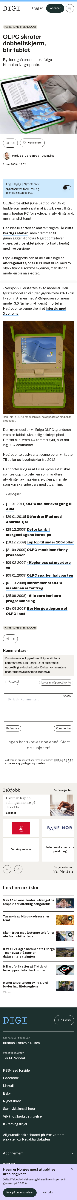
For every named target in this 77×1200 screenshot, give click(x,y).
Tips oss (64, 1020)
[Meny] (70, 8)
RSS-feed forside (16, 1070)
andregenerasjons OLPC (23, 263)
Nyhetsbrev (12, 1101)
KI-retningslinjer (15, 1124)
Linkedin (9, 1086)
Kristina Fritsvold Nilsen (21, 1043)
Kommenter (34, 142)
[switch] (67, 187)
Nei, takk (48, 1192)
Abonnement (13, 1153)
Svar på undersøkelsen (19, 1192)
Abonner (55, 8)
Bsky (7, 1093)
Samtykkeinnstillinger (19, 1109)
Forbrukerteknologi (20, 26)
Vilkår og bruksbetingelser (23, 1116)
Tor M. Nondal (14, 1058)
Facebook (11, 1078)
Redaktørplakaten (36, 1139)
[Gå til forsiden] (11, 8)
